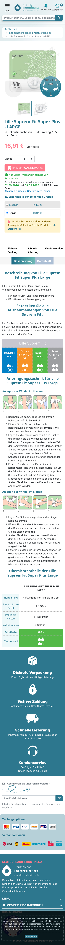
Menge (8, 158)
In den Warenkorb (25, 168)
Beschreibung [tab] (23, 261)
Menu (6, 898)
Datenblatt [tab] (44, 261)
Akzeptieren (31, 936)
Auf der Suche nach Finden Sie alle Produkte (32, 225)
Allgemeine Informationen (22, 905)
